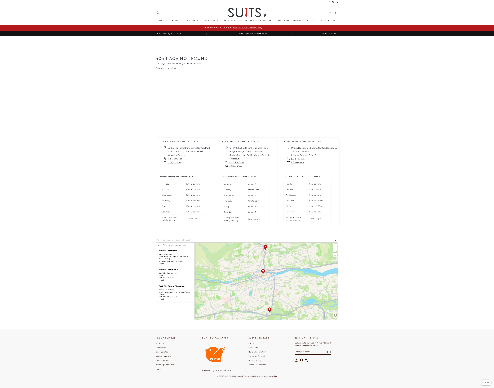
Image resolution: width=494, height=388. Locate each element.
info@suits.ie (174, 162)
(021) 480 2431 (174, 159)
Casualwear (230, 20)
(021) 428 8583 (298, 159)
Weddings (211, 20)
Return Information (257, 352)
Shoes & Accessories (258, 20)
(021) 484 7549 (236, 162)
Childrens (192, 20)
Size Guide (253, 348)
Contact (327, 20)
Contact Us (161, 348)
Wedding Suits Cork (165, 365)
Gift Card (311, 20)
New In (163, 20)
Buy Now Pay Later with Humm (216, 370)
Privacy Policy (254, 360)
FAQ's (251, 343)
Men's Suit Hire (162, 360)
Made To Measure (163, 356)
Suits (175, 20)
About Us (160, 343)
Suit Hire (284, 20)
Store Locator (162, 352)
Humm (297, 20)
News (158, 369)
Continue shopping (166, 68)
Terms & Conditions (257, 365)
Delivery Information (257, 356)
